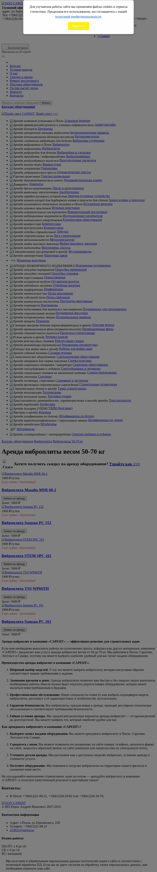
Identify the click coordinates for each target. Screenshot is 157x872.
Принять (78, 26)
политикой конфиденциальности (78, 16)
